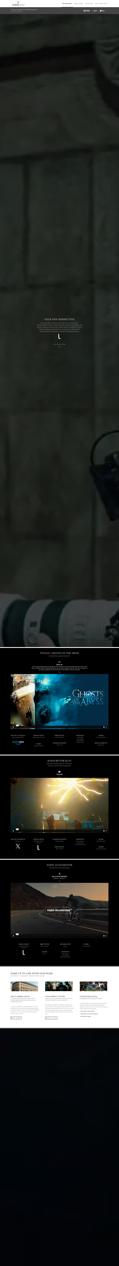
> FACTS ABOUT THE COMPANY (87, 1011)
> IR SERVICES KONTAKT (85, 1016)
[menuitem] (67, 3)
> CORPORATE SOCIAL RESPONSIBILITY (89, 1014)
